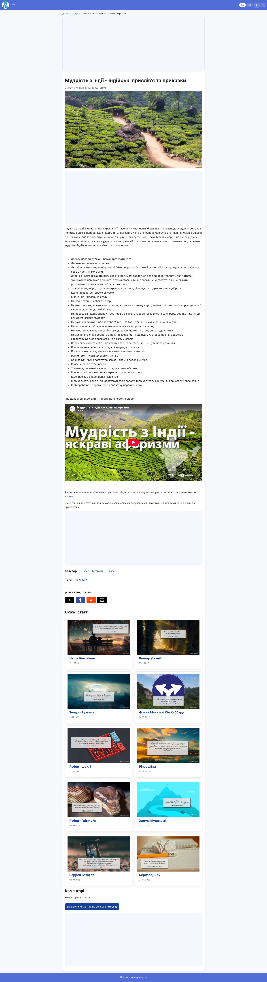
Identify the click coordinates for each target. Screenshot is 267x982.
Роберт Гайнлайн (82, 821)
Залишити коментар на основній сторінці (92, 906)
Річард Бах (147, 766)
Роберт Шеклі (80, 766)
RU (249, 5)
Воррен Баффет (81, 875)
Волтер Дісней (150, 658)
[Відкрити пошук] (263, 5)
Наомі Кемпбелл (82, 658)
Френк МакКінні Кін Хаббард (161, 712)
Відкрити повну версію (134, 977)
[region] (133, 43)
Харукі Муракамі (152, 821)
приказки (81, 579)
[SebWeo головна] (5, 5)
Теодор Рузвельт (82, 712)
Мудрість (98, 571)
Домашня (66, 13)
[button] (69, 600)
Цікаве (111, 571)
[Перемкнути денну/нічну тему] (257, 5)
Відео (77, 13)
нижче (69, 496)
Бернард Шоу (149, 875)
